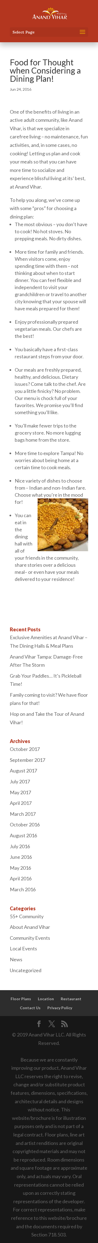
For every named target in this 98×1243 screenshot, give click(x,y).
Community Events (30, 938)
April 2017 (21, 803)
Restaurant (71, 998)
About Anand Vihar (30, 927)
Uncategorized (25, 970)
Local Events (23, 948)
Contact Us (30, 1007)
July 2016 (20, 846)
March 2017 (23, 814)
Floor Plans (21, 998)
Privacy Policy (59, 1007)
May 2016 (20, 868)
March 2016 (23, 889)
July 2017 (20, 781)
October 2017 (25, 749)
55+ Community (27, 916)
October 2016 (25, 824)
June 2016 (21, 857)
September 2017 (27, 760)
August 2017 (23, 771)
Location (46, 998)
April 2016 (21, 878)
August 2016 (23, 835)
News (16, 959)
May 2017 (20, 792)
